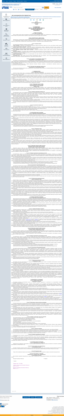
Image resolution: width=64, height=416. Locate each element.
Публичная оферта (20, 1)
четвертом (36, 219)
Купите (32, 415)
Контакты (25, 1)
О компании (10, 1)
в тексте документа (21, 9)
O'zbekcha (60, 3)
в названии (15, 9)
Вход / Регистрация (58, 7)
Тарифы (14, 1)
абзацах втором (28, 219)
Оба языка (45, 9)
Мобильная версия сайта (5, 400)
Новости (3, 1)
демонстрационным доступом (48, 415)
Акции (7, 1)
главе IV (45, 296)
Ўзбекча (57, 3)
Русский (54, 3)
